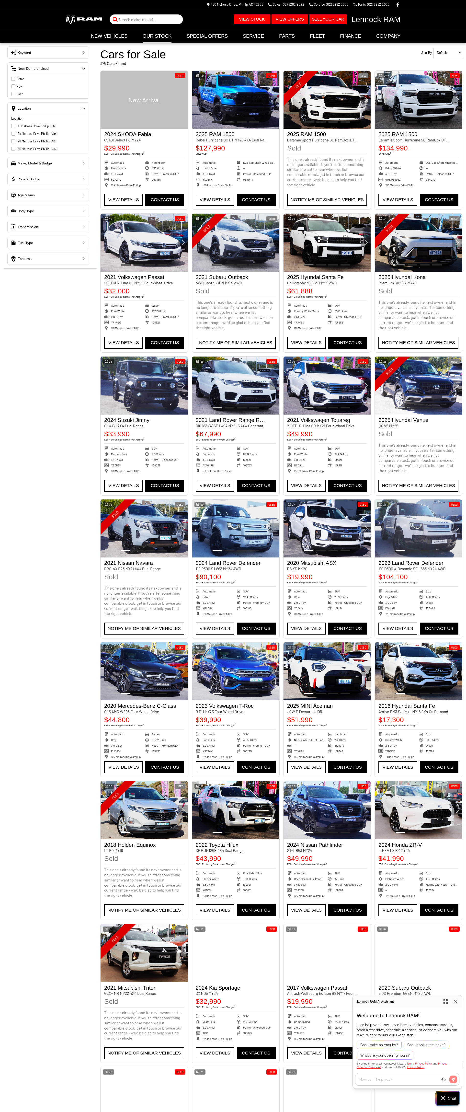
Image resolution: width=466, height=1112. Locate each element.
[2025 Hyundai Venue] (418, 386)
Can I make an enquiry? (379, 1045)
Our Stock (157, 36)
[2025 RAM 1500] (235, 100)
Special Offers (207, 36)
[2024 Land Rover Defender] (235, 528)
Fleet (317, 36)
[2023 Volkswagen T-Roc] (235, 671)
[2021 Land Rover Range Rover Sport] (235, 386)
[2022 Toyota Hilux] (235, 810)
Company (388, 36)
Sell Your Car (328, 19)
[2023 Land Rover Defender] (418, 528)
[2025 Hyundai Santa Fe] (327, 243)
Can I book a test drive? (426, 1045)
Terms (410, 1063)
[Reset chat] (443, 1079)
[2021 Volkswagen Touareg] (327, 386)
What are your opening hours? (385, 1055)
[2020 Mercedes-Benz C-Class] (144, 671)
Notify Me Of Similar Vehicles (327, 199)
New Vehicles (109, 36)
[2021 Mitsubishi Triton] (144, 953)
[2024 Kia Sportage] (235, 953)
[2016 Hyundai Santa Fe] (418, 671)
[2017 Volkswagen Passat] (327, 953)
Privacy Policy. (415, 1067)
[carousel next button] (274, 99)
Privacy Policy (423, 1063)
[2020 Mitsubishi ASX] (327, 528)
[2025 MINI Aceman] (327, 671)
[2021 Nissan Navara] (144, 528)
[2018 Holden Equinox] (144, 810)
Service (253, 36)
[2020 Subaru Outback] (418, 953)
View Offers (290, 19)
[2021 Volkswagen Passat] (144, 243)
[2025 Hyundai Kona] (418, 243)
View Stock (252, 19)
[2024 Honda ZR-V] (418, 810)
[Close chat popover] (455, 1001)
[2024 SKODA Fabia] (144, 100)
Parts (287, 36)
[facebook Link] (398, 4)
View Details (123, 199)
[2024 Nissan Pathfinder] (327, 810)
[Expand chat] (446, 1001)
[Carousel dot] (217, 122)
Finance (350, 36)
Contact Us (165, 199)
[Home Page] (84, 19)
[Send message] (453, 1079)
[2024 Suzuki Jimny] (144, 386)
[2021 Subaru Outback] (235, 243)
